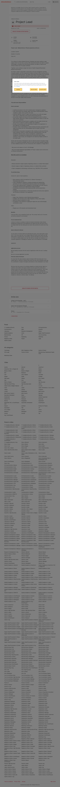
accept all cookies (42, 89)
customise (18, 89)
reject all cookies (34, 89)
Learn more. (18, 86)
